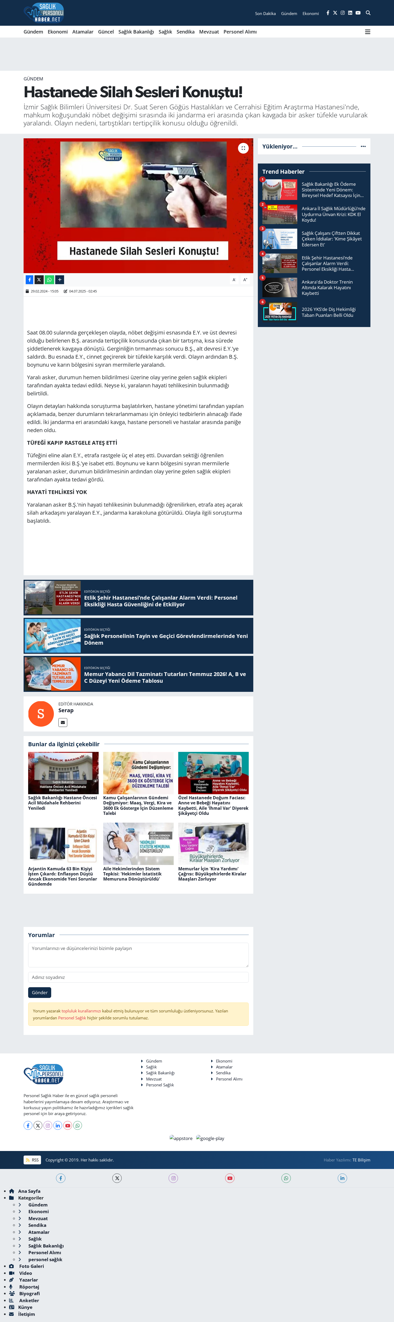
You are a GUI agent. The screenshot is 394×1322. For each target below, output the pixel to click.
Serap (66, 710)
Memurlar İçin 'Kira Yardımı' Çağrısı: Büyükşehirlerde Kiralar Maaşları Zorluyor (212, 874)
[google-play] (210, 1138)
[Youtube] (67, 1125)
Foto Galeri (31, 1266)
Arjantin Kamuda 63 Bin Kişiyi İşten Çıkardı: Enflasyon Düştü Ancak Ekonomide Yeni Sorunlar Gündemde (62, 876)
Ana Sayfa (29, 1191)
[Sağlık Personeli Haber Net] (44, 13)
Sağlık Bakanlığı (136, 31)
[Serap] (41, 713)
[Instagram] (47, 1125)
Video (25, 1273)
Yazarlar (28, 1280)
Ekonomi (58, 31)
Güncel (106, 31)
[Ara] (368, 12)
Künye (25, 1307)
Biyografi (29, 1293)
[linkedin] (342, 1178)
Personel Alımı (240, 31)
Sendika (186, 31)
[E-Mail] (62, 722)
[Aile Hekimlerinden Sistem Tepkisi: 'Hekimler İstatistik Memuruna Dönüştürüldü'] (138, 843)
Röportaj (28, 1287)
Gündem (33, 31)
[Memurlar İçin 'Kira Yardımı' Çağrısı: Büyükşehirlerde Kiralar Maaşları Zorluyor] (213, 843)
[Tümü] (363, 146)
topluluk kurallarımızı (82, 1010)
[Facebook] (28, 1125)
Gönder (40, 992)
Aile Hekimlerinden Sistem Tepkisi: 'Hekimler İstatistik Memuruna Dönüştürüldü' (132, 874)
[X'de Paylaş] (39, 279)
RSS (35, 1160)
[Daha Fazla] (59, 279)
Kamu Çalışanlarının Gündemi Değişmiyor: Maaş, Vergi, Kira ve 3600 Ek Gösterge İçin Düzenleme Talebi (138, 805)
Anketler (28, 1300)
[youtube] (230, 1178)
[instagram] (173, 1178)
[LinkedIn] (57, 1125)
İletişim (26, 1314)
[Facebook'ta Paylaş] (29, 279)
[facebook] (60, 1178)
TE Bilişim (361, 1160)
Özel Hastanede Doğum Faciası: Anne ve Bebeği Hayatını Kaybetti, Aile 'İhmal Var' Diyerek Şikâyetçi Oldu (213, 805)
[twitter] (117, 1178)
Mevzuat (209, 31)
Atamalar (83, 31)
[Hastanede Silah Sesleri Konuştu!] (138, 205)
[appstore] (182, 1138)
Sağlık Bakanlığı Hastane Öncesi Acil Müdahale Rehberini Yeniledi (62, 803)
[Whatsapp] (77, 1125)
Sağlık (165, 31)
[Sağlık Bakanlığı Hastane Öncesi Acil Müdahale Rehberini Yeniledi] (63, 773)
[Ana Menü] (367, 32)
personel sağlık (44, 1259)
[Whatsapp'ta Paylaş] (49, 279)
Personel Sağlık (72, 1017)
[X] (38, 1125)
